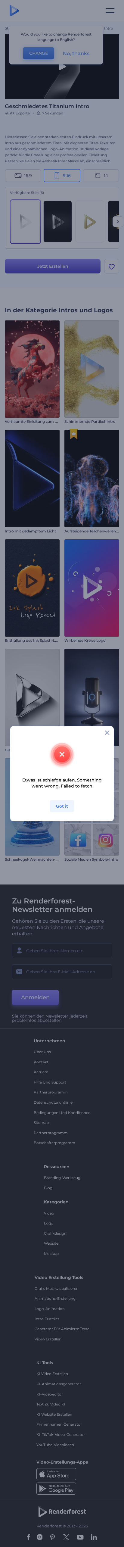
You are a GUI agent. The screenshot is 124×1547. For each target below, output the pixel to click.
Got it (62, 806)
